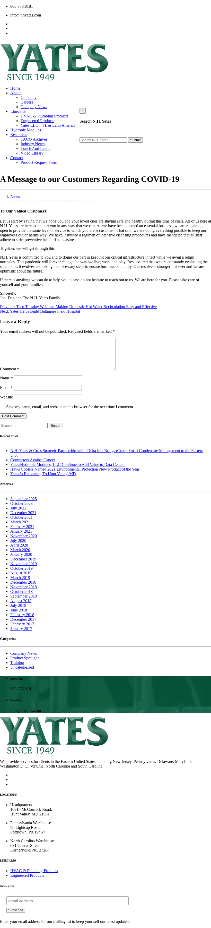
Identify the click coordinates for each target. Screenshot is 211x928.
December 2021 (23, 512)
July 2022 (18, 508)
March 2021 (20, 522)
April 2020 (19, 545)
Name (6, 378)
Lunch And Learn (35, 148)
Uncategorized (22, 667)
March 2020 (20, 550)
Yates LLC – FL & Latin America (48, 125)
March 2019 (20, 577)
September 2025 (23, 499)
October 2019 (21, 568)
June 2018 (18, 610)
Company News (34, 107)
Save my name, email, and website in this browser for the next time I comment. (70, 407)
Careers (27, 102)
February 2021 (22, 526)
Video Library (32, 153)
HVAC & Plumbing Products (44, 116)
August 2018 (20, 601)
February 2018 (22, 614)
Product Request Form (39, 162)
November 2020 (23, 536)
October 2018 (21, 591)
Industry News (33, 144)
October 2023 (21, 503)
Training (17, 662)
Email (6, 387)
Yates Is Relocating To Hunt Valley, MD (43, 474)
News (15, 196)
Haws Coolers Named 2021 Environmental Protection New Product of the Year (74, 469)
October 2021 (21, 517)
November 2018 (23, 587)
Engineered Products (37, 120)
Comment (9, 369)
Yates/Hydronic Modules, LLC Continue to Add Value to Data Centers (67, 464)
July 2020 (18, 540)
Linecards (18, 111)
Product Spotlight (24, 658)
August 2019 (20, 573)
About (15, 93)
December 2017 (23, 619)
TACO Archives (34, 139)
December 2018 (23, 582)
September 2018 (23, 596)
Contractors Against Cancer (32, 460)
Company (29, 97)
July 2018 (18, 605)
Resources (18, 134)
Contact (16, 158)
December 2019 (23, 559)
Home (15, 88)
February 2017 (22, 624)
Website (6, 397)
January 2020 (21, 554)
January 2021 (21, 531)
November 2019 (23, 563)
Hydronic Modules (25, 130)
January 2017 (21, 628)
